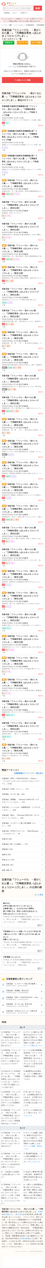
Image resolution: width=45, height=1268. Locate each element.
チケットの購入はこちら (33, 1045)
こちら (10, 66)
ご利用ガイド (24, 13)
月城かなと (9, 1214)
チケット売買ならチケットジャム (8, 4)
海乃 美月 (19, 1214)
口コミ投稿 (36, 43)
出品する (8, 43)
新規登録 (7, 13)
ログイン (14, 13)
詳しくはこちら (35, 1161)
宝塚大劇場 (25, 1238)
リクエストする (22, 43)
